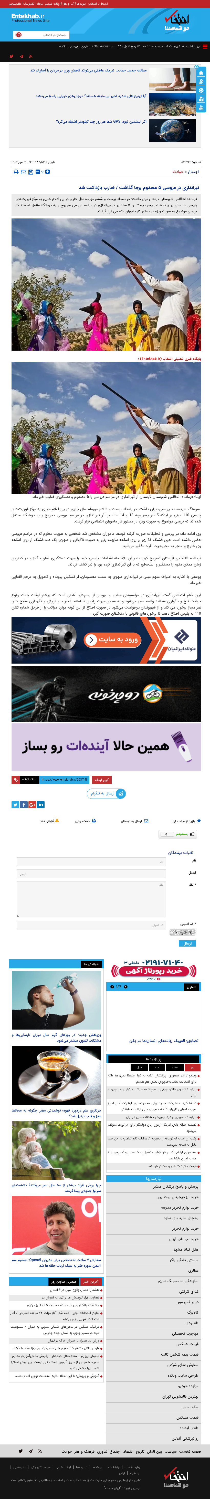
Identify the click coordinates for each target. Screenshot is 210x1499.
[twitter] (15, 804)
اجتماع (193, 172)
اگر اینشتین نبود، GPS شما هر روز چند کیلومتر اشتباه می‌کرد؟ (101, 121)
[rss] (30, 56)
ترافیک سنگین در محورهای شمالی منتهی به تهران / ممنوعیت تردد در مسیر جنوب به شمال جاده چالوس (54, 1330)
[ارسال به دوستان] (23, 172)
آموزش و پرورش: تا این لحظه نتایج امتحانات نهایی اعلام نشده (57, 1376)
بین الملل (154, 1452)
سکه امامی (190, 1407)
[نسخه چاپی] (16, 172)
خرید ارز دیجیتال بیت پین (177, 1197)
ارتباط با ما (113, 1467)
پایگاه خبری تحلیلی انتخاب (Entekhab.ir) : (169, 359)
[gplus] (32, 804)
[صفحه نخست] (201, 72)
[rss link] (40, 1451)
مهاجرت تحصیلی (185, 1333)
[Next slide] (112, 986)
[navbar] (205, 46)
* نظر (192, 884)
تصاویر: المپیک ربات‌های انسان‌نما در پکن (163, 1040)
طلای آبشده (189, 1428)
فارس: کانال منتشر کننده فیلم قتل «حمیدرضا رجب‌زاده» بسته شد (56, 1348)
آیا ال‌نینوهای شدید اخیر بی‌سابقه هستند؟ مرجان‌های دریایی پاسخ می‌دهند (91, 96)
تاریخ (140, 1452)
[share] (12, 56)
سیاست (171, 1452)
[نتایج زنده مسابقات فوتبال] (201, 107)
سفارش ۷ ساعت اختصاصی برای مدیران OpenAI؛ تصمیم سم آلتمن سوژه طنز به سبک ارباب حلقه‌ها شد (56, 1263)
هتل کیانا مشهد (185, 1249)
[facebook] (24, 804)
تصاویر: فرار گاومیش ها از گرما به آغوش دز (70, 1297)
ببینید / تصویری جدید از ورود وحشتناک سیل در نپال (161, 1117)
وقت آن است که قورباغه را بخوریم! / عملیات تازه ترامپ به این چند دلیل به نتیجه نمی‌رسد (152, 1141)
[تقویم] (201, 98)
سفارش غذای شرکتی (182, 1365)
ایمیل (192, 872)
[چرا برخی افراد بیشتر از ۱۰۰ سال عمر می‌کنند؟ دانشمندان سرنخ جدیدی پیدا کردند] (56, 1150)
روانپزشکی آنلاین (185, 1438)
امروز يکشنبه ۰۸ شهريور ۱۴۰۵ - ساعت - (171, 46)
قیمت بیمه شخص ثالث (179, 1354)
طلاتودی (191, 1323)
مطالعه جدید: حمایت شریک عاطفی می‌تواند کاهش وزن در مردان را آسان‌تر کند (88, 70)
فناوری (102, 1452)
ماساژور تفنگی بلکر (184, 1260)
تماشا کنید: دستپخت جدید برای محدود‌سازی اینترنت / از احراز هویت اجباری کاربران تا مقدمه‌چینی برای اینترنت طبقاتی (152, 1106)
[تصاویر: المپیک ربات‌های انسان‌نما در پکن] (153, 1015)
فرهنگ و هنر (84, 1452)
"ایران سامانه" (112, 1488)
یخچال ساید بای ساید (181, 1218)
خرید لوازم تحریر (185, 1228)
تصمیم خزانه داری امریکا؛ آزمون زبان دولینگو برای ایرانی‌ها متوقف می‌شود (152, 1128)
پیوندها (81, 3)
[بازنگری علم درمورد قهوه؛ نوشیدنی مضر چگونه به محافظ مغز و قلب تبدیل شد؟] (56, 1075)
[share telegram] (21, 56)
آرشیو (122, 1473)
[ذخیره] (30, 172)
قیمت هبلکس (187, 1344)
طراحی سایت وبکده (182, 1375)
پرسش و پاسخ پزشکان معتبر (175, 1186)
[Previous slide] (126, 986)
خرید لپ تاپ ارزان (183, 1239)
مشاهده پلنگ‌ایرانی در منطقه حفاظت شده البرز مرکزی (63, 1305)
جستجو (134, 1473)
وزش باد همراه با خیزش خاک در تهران (73, 1340)
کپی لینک (102, 780)
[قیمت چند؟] (201, 81)
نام (194, 860)
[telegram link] (30, 1451)
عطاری (193, 1270)
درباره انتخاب (133, 1467)
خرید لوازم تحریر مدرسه (179, 1207)
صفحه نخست (190, 1452)
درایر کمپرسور (188, 1302)
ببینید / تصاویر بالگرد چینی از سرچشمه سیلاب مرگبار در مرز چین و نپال (152, 1092)
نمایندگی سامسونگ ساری (178, 1281)
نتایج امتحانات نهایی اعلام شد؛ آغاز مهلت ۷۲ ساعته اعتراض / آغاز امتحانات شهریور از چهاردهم (54, 1316)
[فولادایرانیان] (106, 640)
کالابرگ (192, 1312)
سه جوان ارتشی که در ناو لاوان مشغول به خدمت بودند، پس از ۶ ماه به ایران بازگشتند (152, 1155)
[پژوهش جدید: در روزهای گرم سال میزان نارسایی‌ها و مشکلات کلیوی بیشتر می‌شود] (56, 1000)
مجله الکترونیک (33, 3)
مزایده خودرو (188, 1386)
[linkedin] (41, 804)
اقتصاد (128, 1452)
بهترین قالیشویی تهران (180, 1396)
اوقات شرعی (52, 3)
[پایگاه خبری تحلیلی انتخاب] (178, 23)
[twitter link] (21, 1451)
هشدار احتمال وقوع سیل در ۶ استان (74, 1290)
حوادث (178, 172)
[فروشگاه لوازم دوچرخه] (106, 694)
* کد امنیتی (188, 924)
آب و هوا (68, 3)
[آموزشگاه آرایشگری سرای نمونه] (106, 747)
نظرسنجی (15, 3)
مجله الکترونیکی (40, 1467)
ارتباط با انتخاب (98, 3)
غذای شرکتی (188, 1291)
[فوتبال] (201, 90)
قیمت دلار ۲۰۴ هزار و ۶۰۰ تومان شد (172, 1166)
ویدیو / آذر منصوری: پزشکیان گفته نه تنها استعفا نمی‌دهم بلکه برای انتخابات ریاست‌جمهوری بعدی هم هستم (152, 1078)
